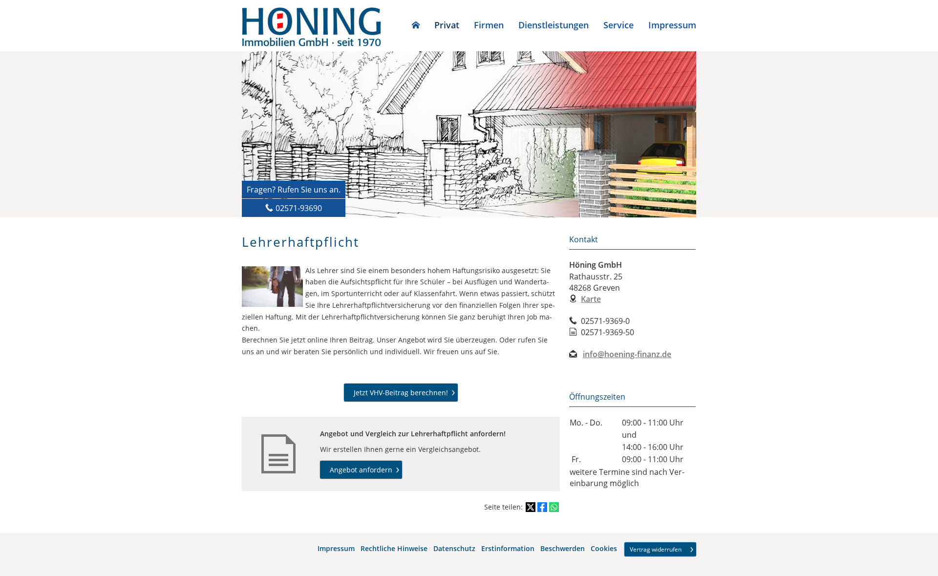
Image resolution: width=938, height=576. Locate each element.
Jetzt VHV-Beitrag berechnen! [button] (401, 392)
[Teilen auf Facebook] (542, 507)
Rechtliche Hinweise (394, 549)
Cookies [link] (604, 549)
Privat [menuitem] (446, 25)
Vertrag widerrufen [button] (656, 549)
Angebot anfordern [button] (361, 469)
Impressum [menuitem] (672, 25)
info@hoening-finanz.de (627, 354)
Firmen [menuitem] (489, 25)
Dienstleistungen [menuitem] (553, 25)
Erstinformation (507, 549)
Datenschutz (454, 549)
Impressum (336, 549)
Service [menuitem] (618, 25)
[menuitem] (416, 25)
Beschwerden (562, 549)
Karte (591, 299)
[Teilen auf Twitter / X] (530, 507)
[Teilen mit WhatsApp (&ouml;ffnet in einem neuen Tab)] (554, 507)
